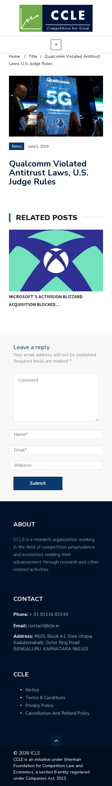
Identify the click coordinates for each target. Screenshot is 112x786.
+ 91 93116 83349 (49, 614)
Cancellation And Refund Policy (57, 713)
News (17, 146)
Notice (32, 690)
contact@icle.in (43, 626)
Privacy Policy (39, 705)
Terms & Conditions (45, 698)
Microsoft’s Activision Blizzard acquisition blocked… (46, 300)
